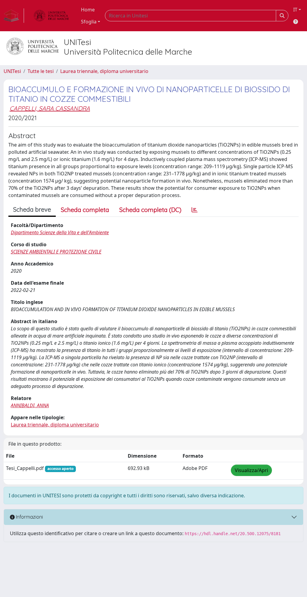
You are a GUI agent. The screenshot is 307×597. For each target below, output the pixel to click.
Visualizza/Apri (251, 470)
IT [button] (295, 9)
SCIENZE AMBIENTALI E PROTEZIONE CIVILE (56, 251)
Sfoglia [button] (89, 21)
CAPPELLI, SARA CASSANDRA (50, 108)
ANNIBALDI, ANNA (30, 405)
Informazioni (29, 517)
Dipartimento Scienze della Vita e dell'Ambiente (60, 232)
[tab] (194, 210)
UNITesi (12, 71)
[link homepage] (14, 15)
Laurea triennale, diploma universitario (104, 71)
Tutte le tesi (41, 71)
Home (88, 9)
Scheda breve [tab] (32, 209)
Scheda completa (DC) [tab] (150, 210)
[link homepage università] (51, 15)
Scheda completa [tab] (85, 210)
